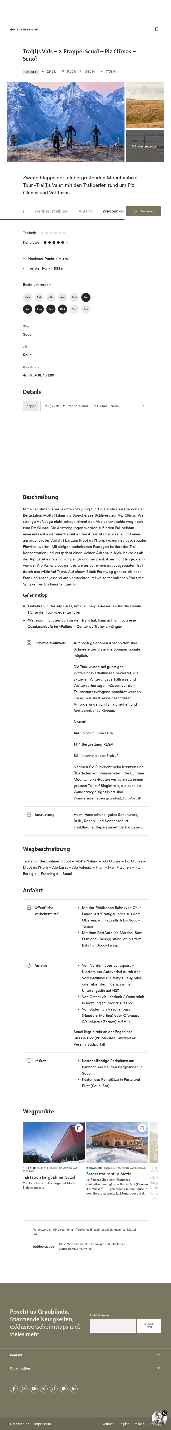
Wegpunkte (113, 211)
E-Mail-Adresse (99, 1315)
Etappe (30, 406)
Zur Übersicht (27, 29)
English (124, 1424)
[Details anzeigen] (164, 1413)
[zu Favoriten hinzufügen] (157, 29)
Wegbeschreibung (51, 211)
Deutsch (108, 1424)
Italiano (139, 1424)
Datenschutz (19, 1424)
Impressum (42, 1424)
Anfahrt (86, 211)
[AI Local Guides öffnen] (159, 1418)
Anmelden (149, 1325)
